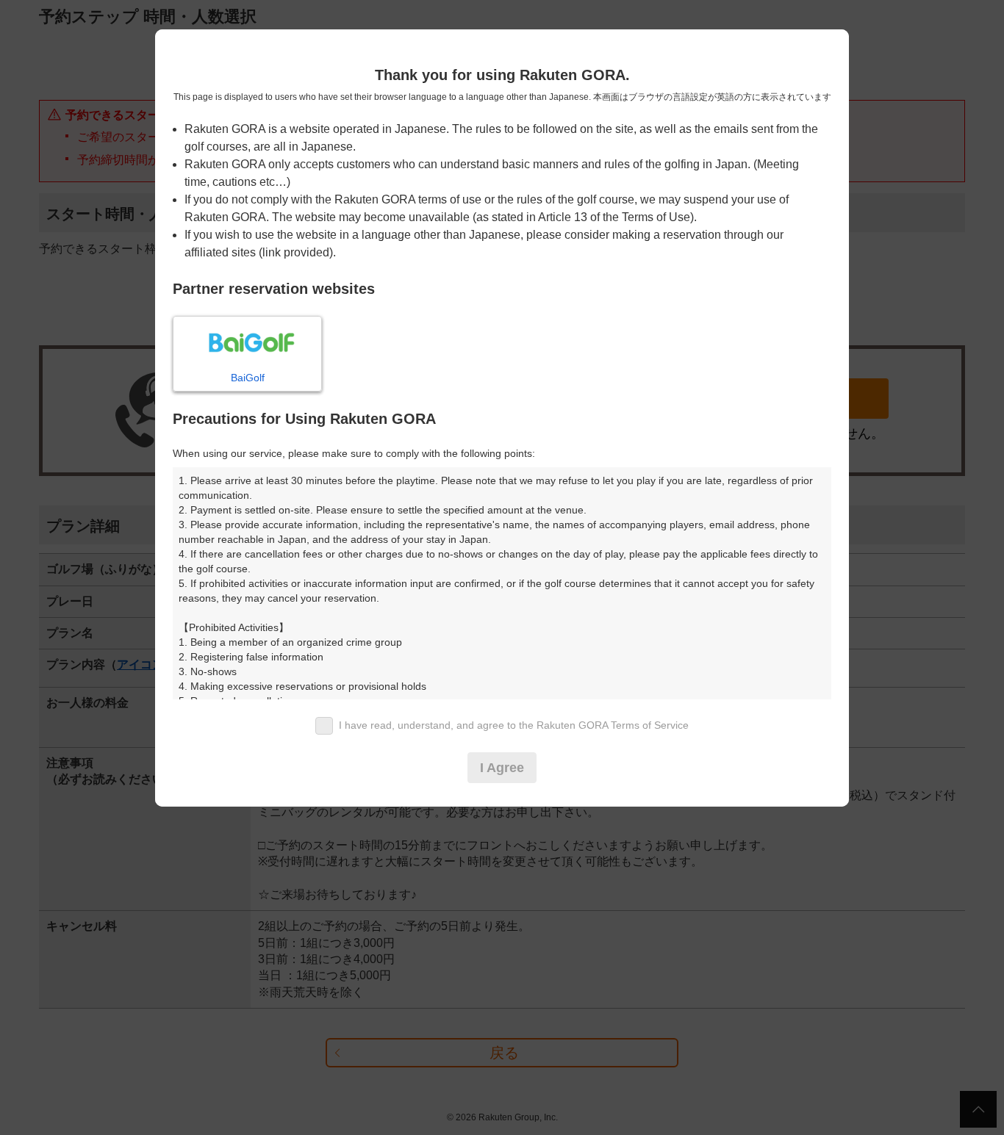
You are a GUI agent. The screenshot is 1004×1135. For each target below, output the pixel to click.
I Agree (502, 767)
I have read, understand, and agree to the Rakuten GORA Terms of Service (514, 725)
